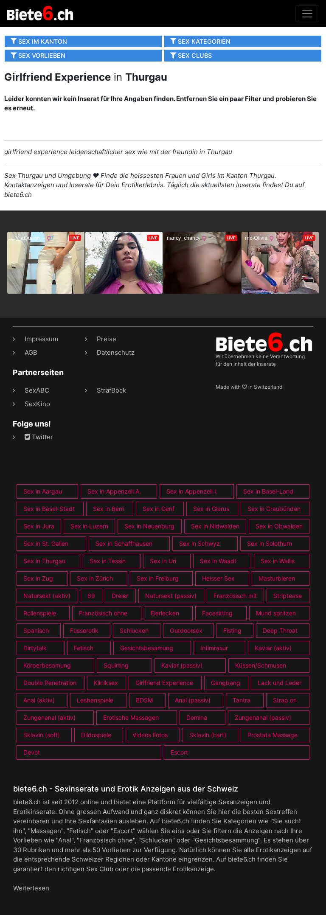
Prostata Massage (272, 734)
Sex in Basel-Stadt (49, 508)
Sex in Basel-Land (268, 491)
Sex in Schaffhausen (124, 543)
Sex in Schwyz (199, 543)
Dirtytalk (35, 647)
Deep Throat (280, 630)
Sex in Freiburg (158, 578)
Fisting (232, 630)
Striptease (287, 595)
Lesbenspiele (95, 700)
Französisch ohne (103, 613)
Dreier (120, 595)
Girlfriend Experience (164, 682)
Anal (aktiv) (39, 700)
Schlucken (134, 630)
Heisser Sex (218, 578)
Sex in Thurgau (44, 560)
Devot (31, 752)
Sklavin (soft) (41, 734)
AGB (31, 352)
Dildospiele (96, 734)
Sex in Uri (163, 560)
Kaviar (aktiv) (273, 647)
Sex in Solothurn (269, 543)
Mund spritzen (276, 613)
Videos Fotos (150, 734)
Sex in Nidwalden (215, 526)
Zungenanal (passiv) (263, 717)
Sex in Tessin (108, 560)
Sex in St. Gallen (45, 543)
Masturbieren (277, 578)
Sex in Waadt (218, 560)
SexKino (37, 404)
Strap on (285, 700)
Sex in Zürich (95, 578)
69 (91, 595)
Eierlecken (165, 613)
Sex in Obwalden (279, 526)
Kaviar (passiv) (181, 665)
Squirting (116, 665)
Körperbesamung (47, 665)
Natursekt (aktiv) (46, 595)
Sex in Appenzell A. (114, 491)
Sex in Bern (108, 508)
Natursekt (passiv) (171, 595)
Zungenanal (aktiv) (49, 717)
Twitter (41, 437)
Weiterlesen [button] (31, 888)
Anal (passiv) (193, 700)
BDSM (144, 700)
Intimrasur (214, 647)
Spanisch (36, 630)
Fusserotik (84, 630)
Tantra (241, 700)
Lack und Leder (279, 682)
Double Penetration (49, 682)
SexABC (37, 390)
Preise (106, 339)
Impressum (41, 339)
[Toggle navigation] (307, 13)
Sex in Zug (38, 578)
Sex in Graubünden (274, 508)
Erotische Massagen (131, 717)
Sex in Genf (158, 508)
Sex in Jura (38, 526)
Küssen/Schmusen (260, 665)
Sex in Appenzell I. (192, 491)
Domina (196, 717)
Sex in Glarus (211, 508)
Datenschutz (116, 352)
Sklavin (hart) (207, 734)
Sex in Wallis (278, 560)
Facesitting (217, 613)
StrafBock (111, 390)
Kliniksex (106, 682)
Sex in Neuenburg (149, 526)
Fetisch (83, 647)
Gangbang (225, 682)
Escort (179, 752)
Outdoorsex (186, 630)
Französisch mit (235, 595)
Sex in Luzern (89, 526)
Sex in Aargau (42, 491)
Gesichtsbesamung (146, 647)
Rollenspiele (39, 613)
